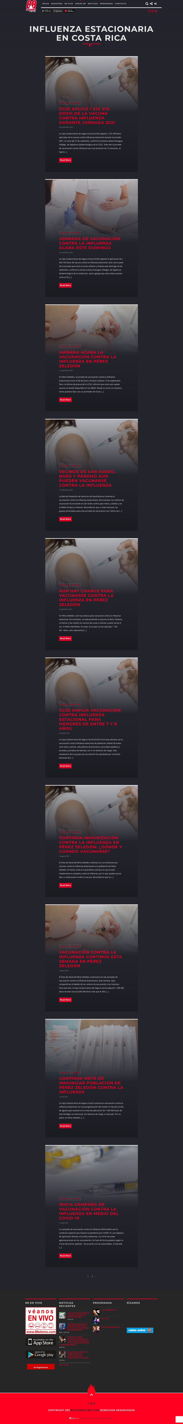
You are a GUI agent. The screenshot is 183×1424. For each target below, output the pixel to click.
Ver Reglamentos (41, 1367)
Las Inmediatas (108, 1310)
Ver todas (64, 1365)
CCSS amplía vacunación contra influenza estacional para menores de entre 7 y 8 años (90, 719)
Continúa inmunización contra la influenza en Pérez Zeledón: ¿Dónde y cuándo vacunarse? (90, 844)
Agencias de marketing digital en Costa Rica (96, 1418)
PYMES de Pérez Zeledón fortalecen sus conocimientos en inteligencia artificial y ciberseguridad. (74, 1341)
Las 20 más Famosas (110, 1327)
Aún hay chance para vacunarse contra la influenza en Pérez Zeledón (86, 598)
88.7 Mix (105, 1318)
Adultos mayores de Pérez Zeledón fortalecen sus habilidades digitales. (78, 1355)
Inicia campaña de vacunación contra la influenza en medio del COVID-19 (89, 1211)
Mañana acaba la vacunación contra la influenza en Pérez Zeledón (87, 359)
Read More (65, 160)
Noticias (64, 103)
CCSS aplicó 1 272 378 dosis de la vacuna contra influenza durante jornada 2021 (87, 116)
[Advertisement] (142, 1351)
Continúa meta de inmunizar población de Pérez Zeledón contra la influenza (91, 1085)
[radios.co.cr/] (140, 1332)
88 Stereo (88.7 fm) (85, 1410)
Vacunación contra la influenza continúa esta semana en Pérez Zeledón (90, 959)
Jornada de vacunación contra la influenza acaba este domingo (89, 243)
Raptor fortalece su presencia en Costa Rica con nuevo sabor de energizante (78, 1327)
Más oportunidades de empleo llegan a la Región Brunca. (79, 1315)
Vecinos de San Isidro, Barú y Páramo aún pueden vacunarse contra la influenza (87, 478)
